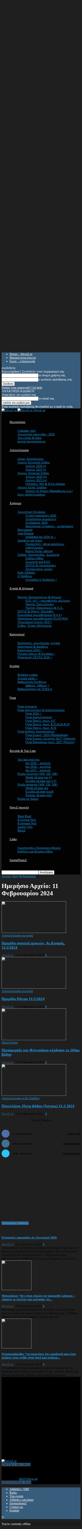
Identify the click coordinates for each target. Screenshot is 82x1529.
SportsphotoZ (18, 1503)
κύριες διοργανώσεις (31, 459)
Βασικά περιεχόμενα (23, 357)
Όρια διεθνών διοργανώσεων (36, 731)
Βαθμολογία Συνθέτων (32, 682)
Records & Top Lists (23, 751)
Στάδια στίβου (34, 558)
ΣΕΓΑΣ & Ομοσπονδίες (40, 565)
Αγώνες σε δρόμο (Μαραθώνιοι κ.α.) (48, 491)
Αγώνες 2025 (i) (35, 469)
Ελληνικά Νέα (27, 819)
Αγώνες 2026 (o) (36, 476)
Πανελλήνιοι (10, 1042)
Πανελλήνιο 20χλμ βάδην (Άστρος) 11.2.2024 (38, 1106)
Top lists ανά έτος (29, 759)
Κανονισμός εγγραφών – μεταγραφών (49, 526)
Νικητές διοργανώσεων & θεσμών (40, 597)
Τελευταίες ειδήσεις (15, 1223)
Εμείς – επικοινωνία (22, 361)
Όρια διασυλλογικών (38, 717)
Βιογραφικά (25, 529)
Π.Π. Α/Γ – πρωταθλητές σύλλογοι (47, 600)
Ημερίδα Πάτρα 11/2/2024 (23, 999)
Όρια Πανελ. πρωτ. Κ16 (40, 728)
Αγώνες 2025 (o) (36, 480)
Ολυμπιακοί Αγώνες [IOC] (35, 622)
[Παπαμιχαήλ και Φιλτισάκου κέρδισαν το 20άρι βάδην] (34, 1039)
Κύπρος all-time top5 (38, 795)
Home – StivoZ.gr (21, 354)
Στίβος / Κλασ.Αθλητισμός (35, 625)
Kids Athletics (26, 572)
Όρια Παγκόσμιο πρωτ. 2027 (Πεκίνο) (49, 742)
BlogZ (22, 830)
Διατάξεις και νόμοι (30, 540)
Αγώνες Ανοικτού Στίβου (33, 473)
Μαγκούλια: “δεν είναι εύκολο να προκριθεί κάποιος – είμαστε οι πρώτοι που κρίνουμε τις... (38, 1297)
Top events (16, 1496)
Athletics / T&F (19, 1489)
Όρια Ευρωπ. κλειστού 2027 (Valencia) (50, 738)
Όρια (13, 697)
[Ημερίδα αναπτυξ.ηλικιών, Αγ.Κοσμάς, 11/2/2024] (34, 932)
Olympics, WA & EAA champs (45, 484)
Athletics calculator (22, 1499)
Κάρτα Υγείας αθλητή (39, 551)
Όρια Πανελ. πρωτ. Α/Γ (40, 720)
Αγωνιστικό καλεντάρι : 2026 (36, 434)
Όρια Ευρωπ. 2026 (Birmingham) (46, 735)
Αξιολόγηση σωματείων (40, 519)
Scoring (14, 666)
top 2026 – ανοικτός (38, 763)
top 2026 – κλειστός (38, 766)
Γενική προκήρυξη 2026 (40, 515)
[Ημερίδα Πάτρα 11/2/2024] (34, 987)
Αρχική (6, 876)
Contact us (16, 1507)
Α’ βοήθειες (25, 576)
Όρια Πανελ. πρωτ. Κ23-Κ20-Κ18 (47, 724)
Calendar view (27, 430)
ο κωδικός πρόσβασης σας (55, 379)
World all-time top (36, 788)
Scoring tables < (28, 678)
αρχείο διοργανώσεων (32, 441)
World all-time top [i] (38, 777)
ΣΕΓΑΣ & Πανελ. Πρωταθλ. (36, 611)
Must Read (24, 816)
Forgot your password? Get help (22, 387)
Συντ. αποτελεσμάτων (31, 494)
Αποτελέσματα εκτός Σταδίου (20, 1098)
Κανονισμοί (17, 634)
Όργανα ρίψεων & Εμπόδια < (36, 653)
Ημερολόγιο (17, 422)
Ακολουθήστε (71, 1143)
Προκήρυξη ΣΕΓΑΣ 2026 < (35, 657)
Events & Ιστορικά (21, 588)
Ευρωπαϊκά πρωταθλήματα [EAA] (40, 615)
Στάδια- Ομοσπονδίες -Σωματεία (38, 554)
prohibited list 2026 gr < (40, 537)
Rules (13, 1492)
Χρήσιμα (15, 503)
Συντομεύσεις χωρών (39, 569)
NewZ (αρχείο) (19, 807)
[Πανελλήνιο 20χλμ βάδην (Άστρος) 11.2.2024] (34, 1094)
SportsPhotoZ (18, 860)
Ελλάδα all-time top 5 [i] (40, 781)
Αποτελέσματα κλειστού (17, 935)
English (14, 1510)
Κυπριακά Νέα (27, 823)
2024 (15, 876)
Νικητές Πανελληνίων (39, 604)
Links (13, 839)
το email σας (46, 398)
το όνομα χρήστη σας (51, 375)
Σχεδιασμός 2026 (36, 522)
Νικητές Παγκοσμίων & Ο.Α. (44, 608)
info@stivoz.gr (28, 1478)
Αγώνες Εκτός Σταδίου (32, 487)
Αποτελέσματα (19, 450)
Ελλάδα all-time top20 (39, 791)
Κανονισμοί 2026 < (30, 650)
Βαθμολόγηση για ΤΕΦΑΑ (35, 689)
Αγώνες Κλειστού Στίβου (34, 462)
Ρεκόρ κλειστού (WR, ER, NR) (38, 773)
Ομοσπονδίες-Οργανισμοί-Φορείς (39, 848)
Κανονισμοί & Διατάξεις (33, 646)
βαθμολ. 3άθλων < (37, 685)
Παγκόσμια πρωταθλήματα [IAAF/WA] (43, 618)
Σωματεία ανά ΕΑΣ (37, 562)
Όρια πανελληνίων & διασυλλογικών (41, 710)
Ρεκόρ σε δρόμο (28, 798)
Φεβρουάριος (27, 876)
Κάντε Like (74, 1133)
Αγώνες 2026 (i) (35, 466)
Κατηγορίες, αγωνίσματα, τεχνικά (39, 643)
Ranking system (28, 674)
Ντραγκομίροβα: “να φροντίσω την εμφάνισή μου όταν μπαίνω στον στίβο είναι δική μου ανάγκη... (39, 1355)
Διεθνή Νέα (25, 827)
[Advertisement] (31, 1191)
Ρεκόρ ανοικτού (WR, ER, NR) (38, 784)
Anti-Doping (26, 533)
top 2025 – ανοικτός (38, 770)
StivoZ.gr (8, 955)
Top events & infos (29, 438)
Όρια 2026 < (33, 713)
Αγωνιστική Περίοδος (31, 512)
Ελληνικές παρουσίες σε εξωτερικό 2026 (29, 1237)
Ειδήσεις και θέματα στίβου (35, 851)
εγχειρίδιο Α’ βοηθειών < (41, 579)
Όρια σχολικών (27, 706)
